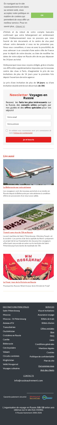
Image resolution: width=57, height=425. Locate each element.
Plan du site (49, 360)
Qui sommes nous (46, 366)
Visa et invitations (46, 310)
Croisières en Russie (12, 335)
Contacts (28, 376)
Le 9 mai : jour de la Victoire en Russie (19, 282)
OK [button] (42, 15)
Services (49, 307)
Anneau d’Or (8, 323)
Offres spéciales (47, 328)
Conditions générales (44, 344)
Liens (52, 340)
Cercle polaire (9, 347)
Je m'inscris (28, 139)
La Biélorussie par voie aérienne (17, 187)
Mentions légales (46, 348)
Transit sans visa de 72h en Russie (18, 232)
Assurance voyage (46, 314)
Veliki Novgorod (10, 364)
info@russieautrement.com (28, 380)
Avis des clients (47, 370)
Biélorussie (8, 343)
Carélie (6, 339)
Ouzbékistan (9, 331)
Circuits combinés (11, 356)
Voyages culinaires (11, 368)
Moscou (6, 314)
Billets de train (47, 319)
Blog (52, 332)
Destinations (16, 307)
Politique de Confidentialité (22, 133)
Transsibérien (9, 327)
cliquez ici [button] (20, 26)
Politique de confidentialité (42, 356)
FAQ (52, 336)
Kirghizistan (8, 360)
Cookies (50, 352)
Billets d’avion (48, 323)
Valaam (6, 352)
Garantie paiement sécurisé (15, 397)
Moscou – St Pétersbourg (14, 319)
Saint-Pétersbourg (11, 310)
